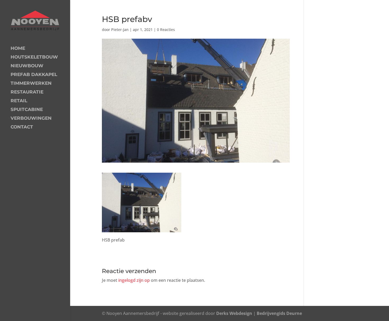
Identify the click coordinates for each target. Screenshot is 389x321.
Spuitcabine (27, 110)
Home (18, 48)
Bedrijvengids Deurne (279, 313)
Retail (19, 101)
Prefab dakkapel (34, 75)
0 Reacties (166, 29)
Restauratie (27, 92)
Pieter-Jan (120, 29)
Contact (22, 127)
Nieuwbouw (27, 66)
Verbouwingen (31, 118)
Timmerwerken (31, 83)
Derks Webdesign (234, 313)
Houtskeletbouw (34, 57)
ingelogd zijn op (134, 280)
